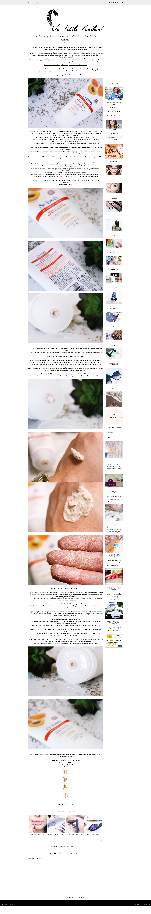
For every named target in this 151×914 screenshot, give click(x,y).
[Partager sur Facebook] (69, 804)
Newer (32, 840)
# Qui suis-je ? (37, 2)
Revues (72, 806)
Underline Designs (145, 904)
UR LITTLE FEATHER (9, 904)
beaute (63, 806)
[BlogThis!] (62, 804)
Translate (114, 143)
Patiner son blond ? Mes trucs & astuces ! (114, 461)
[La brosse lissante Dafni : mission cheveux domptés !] (93, 824)
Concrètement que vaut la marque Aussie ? (114, 492)
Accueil (66, 840)
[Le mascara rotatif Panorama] (75, 824)
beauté (68, 806)
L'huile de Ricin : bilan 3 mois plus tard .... (114, 524)
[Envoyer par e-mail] (59, 804)
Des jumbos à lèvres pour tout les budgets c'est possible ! (114, 588)
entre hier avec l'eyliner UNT (52, 643)
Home (29, 2)
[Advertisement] (114, 57)
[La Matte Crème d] (56, 824)
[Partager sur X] (66, 804)
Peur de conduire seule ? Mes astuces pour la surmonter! (114, 622)
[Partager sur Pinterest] (72, 804)
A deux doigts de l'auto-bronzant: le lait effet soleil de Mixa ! (114, 555)
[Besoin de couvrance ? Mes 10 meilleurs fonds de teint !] (38, 824)
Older (99, 840)
